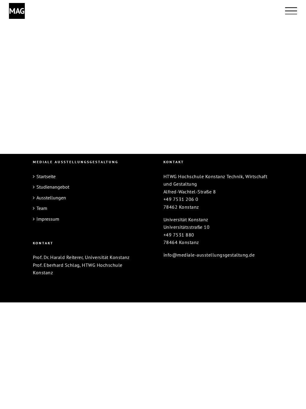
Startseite (46, 176)
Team (41, 208)
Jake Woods (181, 34)
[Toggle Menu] (291, 10)
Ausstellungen (51, 198)
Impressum (47, 219)
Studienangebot (52, 187)
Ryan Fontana (60, 83)
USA (41, 43)
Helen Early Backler (70, 34)
